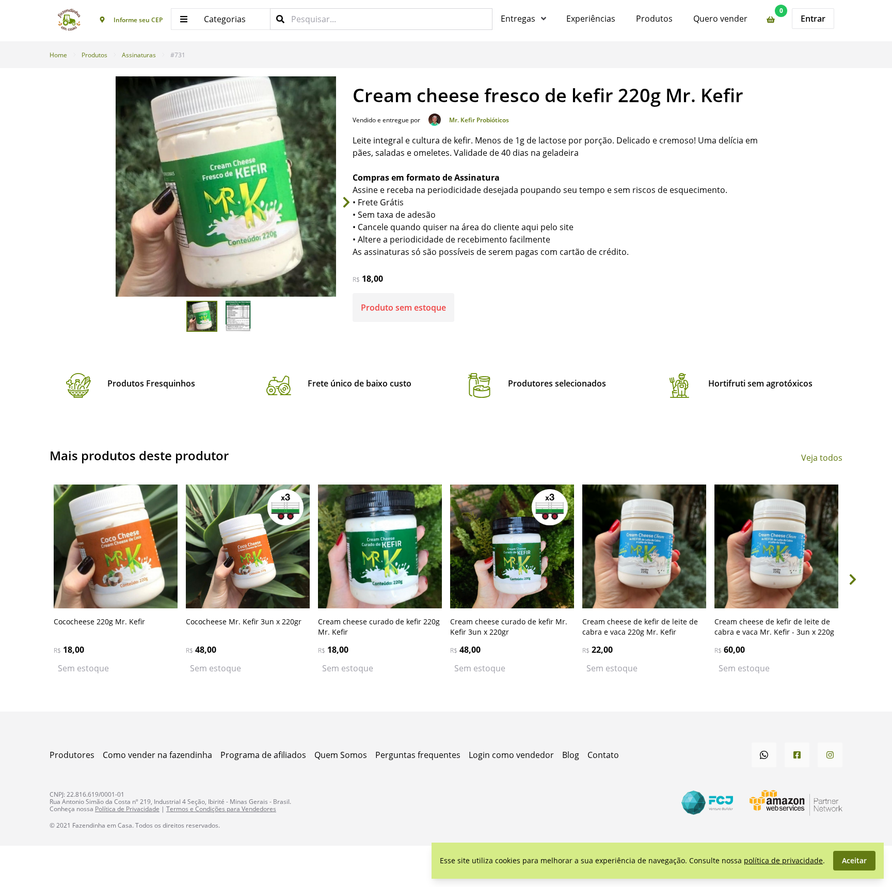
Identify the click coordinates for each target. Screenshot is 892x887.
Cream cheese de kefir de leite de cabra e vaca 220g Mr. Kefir (640, 627)
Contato (603, 754)
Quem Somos (340, 754)
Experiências (590, 18)
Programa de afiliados (263, 754)
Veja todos (821, 457)
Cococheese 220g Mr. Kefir (99, 621)
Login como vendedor (511, 754)
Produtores (72, 754)
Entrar (813, 18)
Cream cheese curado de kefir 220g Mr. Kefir (379, 627)
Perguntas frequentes (417, 754)
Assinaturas (139, 55)
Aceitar (854, 860)
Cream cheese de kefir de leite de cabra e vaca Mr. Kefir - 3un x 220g (774, 627)
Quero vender (720, 18)
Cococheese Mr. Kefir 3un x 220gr (243, 621)
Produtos (654, 18)
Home (58, 55)
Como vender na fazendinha (157, 754)
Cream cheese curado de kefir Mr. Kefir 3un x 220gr (508, 627)
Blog (570, 754)
